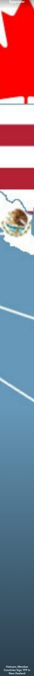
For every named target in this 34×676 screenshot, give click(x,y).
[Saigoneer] (17, 1)
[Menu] (32, 1)
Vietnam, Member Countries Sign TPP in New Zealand (17, 670)
